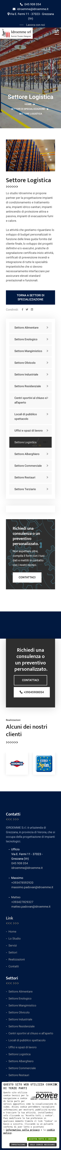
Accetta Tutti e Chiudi (42, 1139)
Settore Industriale (26, 374)
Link (9, 918)
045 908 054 (32, 4)
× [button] (56, 1084)
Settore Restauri (24, 477)
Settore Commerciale (28, 466)
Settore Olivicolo (25, 363)
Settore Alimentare (26, 328)
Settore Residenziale (27, 386)
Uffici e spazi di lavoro (28, 430)
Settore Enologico (25, 339)
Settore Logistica (25, 442)
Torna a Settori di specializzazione (30, 297)
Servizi (12, 945)
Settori (12, 952)
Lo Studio (14, 938)
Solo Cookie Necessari (42, 1145)
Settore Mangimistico (28, 351)
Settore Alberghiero (26, 454)
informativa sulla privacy (23, 1130)
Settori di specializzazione (28, 109)
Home (28, 104)
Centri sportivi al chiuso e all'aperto (30, 400)
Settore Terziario (25, 489)
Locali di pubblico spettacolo (25, 416)
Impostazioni (18, 1145)
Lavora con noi (35, 25)
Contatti (13, 966)
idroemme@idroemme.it (32, 9)
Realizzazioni (16, 959)
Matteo (16, 897)
